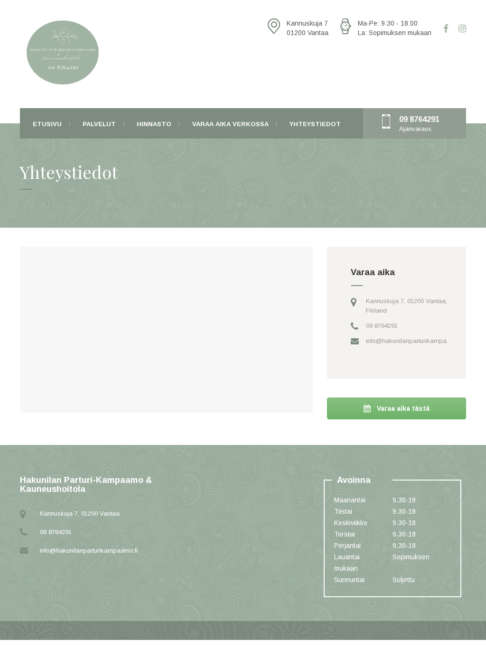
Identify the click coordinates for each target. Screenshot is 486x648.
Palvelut (99, 124)
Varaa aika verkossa (230, 124)
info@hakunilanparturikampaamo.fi (415, 340)
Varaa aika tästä (402, 408)
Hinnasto (154, 124)
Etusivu (47, 124)
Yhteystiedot (315, 124)
